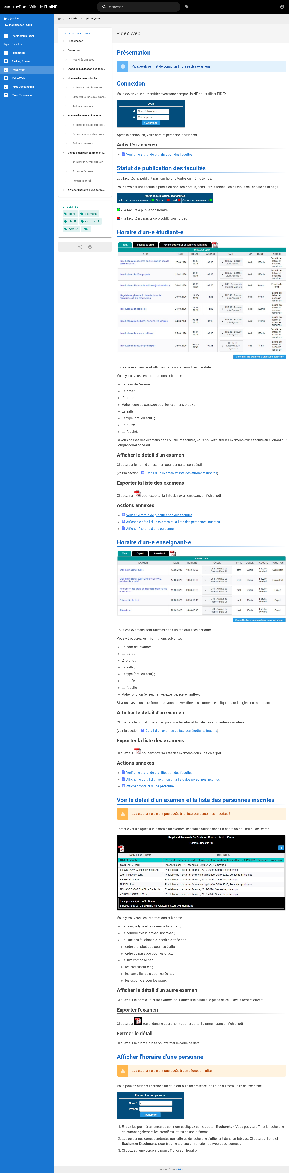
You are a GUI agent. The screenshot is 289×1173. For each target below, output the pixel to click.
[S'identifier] (282, 7)
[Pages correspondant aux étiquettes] (86, 229)
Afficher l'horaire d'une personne (150, 529)
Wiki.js (180, 1169)
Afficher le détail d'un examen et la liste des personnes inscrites (173, 522)
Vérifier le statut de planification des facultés (159, 154)
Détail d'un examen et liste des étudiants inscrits (181, 473)
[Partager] (80, 247)
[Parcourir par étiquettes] (187, 7)
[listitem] (85, 41)
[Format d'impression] (90, 247)
